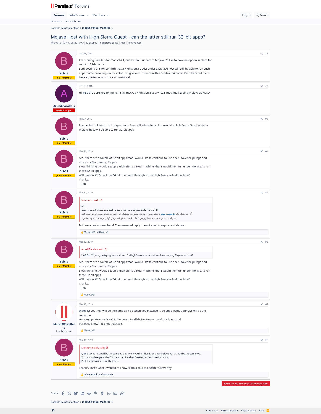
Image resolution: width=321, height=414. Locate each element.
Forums (59, 15)
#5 (266, 192)
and (96, 232)
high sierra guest (109, 42)
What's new (77, 15)
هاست (102, 209)
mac (123, 42)
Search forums (74, 21)
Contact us (212, 410)
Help (261, 410)
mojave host (134, 42)
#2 (266, 86)
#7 (266, 304)
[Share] (261, 54)
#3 (266, 118)
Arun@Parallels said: (92, 249)
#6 (266, 241)
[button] (87, 15)
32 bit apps (91, 42)
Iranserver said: (89, 200)
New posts (57, 21)
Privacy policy (248, 410)
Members (99, 15)
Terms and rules (229, 410)
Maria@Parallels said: (93, 347)
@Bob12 (87, 92)
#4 (266, 151)
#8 (266, 340)
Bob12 (57, 42)
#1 (266, 53)
